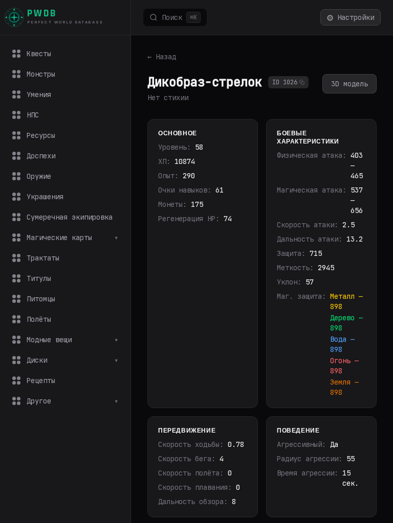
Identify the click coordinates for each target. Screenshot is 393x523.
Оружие (39, 176)
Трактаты (43, 258)
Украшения (45, 196)
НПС (33, 115)
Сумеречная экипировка (70, 217)
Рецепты (41, 380)
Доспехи (41, 155)
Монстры (41, 74)
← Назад (161, 56)
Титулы (39, 278)
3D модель (349, 83)
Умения (39, 94)
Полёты (39, 319)
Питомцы (41, 298)
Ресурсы (41, 135)
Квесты (39, 53)
